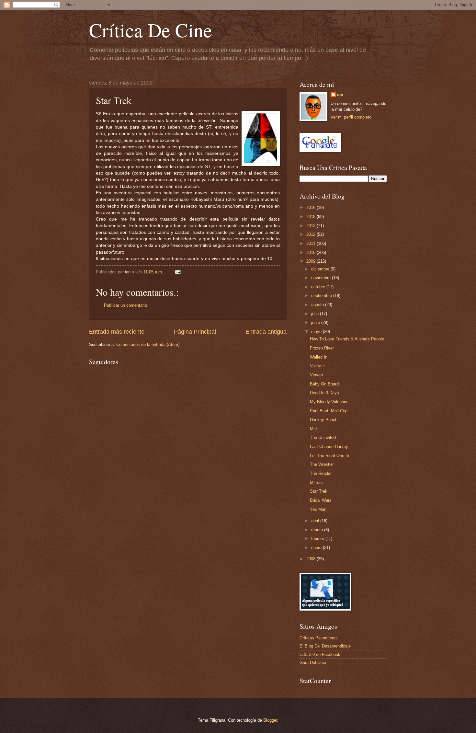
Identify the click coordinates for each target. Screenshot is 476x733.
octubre (318, 286)
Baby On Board (324, 384)
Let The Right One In (329, 455)
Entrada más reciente (116, 331)
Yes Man (318, 509)
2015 (311, 216)
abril (315, 520)
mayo (317, 331)
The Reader (321, 473)
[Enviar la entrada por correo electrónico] (177, 271)
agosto (318, 304)
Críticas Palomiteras (319, 638)
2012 (311, 234)
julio (315, 313)
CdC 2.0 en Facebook (320, 654)
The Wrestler (322, 464)
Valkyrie (317, 365)
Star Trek (318, 491)
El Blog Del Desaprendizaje (325, 646)
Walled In (318, 357)
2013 (311, 225)
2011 (311, 243)
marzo (317, 529)
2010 (311, 252)
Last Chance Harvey (329, 446)
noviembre (321, 277)
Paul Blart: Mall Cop (328, 410)
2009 (311, 261)
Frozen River (322, 348)
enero (317, 547)
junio (316, 322)
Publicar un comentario (125, 305)
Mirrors (316, 482)
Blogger (270, 720)
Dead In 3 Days (324, 392)
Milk (314, 428)
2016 (311, 207)
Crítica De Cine (150, 30)
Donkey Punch (323, 419)
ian (340, 94)
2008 (311, 558)
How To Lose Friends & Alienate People (347, 339)
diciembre (321, 269)
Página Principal (195, 331)
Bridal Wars (321, 500)
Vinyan (316, 374)
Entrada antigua (266, 331)
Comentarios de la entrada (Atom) (147, 344)
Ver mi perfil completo (351, 117)
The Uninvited (323, 437)
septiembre (322, 295)
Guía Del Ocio (313, 662)
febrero (318, 538)
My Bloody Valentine (329, 401)
